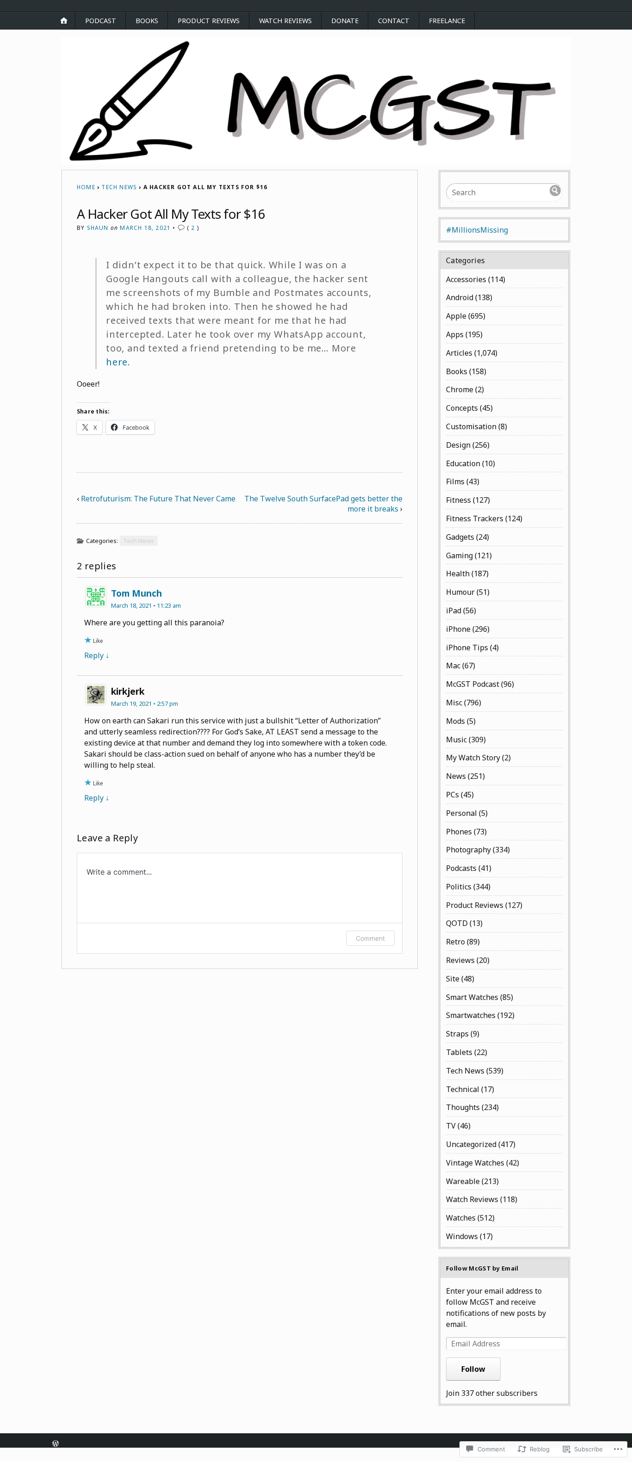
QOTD (457, 923)
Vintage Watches (475, 1163)
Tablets (459, 1052)
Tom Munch (136, 593)
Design (458, 445)
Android (459, 297)
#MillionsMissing (477, 230)
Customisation (471, 426)
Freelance (447, 20)
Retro (455, 942)
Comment (370, 938)
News (456, 776)
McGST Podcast (472, 684)
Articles (459, 353)
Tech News (119, 187)
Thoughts (463, 1107)
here (117, 362)
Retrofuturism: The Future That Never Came (158, 499)
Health (458, 573)
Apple (456, 316)
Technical (462, 1089)
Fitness (458, 500)
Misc (454, 702)
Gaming (459, 555)
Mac (453, 665)
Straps (457, 1034)
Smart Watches (472, 997)
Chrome (459, 389)
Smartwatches (471, 1015)
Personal (461, 813)
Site (452, 979)
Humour (460, 592)
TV (451, 1126)
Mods (455, 721)
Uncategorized (471, 1144)
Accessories (466, 279)
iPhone (458, 629)
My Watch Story (473, 758)
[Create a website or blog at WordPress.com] (55, 1444)
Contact (393, 20)
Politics (458, 887)
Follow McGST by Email (482, 1268)
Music (456, 739)
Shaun (98, 228)
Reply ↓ (96, 655)
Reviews (460, 960)
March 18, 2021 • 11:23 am (146, 605)
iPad (453, 610)
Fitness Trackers (474, 518)
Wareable (463, 1181)
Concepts (462, 408)
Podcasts (461, 868)
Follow (473, 1369)
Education (463, 463)
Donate (345, 20)
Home (86, 187)
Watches (461, 1218)
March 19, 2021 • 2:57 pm (144, 703)
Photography (468, 850)
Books (147, 20)
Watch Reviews (285, 20)
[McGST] (316, 101)
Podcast (100, 20)
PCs (452, 795)
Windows (462, 1236)
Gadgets (460, 537)
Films (455, 481)
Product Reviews (209, 20)
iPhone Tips (467, 647)
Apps (455, 334)
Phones (459, 832)
